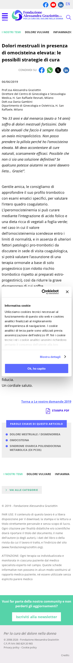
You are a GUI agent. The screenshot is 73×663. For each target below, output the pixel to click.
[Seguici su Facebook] (45, 4)
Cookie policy (29, 647)
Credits (65, 655)
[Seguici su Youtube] (53, 4)
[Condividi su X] (58, 70)
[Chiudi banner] (67, 291)
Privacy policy (11, 647)
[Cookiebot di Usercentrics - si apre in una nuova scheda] (43, 291)
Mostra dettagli (50, 356)
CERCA (65, 17)
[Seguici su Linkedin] (61, 4)
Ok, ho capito (36, 368)
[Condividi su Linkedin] (66, 70)
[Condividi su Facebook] (42, 70)
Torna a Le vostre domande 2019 (46, 401)
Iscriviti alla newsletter (36, 616)
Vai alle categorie (24, 490)
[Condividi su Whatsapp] (50, 70)
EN (68, 4)
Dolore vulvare (37, 32)
